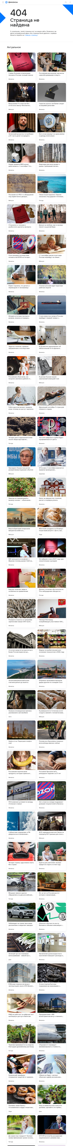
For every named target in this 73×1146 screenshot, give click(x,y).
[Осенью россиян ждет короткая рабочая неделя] (51, 279)
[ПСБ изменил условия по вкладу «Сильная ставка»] (21, 795)
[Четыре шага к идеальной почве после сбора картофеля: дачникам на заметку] (21, 431)
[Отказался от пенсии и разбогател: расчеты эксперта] (21, 218)
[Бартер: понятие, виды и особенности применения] (21, 583)
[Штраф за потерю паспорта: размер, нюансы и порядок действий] (21, 309)
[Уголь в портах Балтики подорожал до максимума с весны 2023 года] (51, 977)
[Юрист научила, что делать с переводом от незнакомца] (21, 279)
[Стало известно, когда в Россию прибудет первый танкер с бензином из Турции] (51, 309)
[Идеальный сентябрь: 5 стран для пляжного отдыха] (51, 401)
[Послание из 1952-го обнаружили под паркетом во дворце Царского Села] (21, 188)
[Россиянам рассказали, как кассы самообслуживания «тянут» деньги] (51, 67)
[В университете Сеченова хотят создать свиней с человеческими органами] (51, 704)
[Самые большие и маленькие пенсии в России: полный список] (21, 67)
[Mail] (6, 2)
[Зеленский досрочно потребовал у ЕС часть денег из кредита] (21, 127)
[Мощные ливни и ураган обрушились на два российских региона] (21, 886)
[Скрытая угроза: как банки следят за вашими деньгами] (51, 97)
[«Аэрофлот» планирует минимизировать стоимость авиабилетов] (51, 1038)
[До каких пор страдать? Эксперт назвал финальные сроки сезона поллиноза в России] (21, 1129)
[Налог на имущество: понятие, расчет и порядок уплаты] (51, 492)
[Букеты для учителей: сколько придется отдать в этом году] (51, 856)
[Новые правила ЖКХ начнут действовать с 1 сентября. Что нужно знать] (21, 158)
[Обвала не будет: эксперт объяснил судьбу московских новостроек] (51, 1069)
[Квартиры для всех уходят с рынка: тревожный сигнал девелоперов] (51, 158)
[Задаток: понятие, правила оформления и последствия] (21, 340)
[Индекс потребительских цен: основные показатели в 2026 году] (51, 643)
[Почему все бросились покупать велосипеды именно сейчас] (51, 735)
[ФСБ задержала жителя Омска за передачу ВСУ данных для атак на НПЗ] (51, 826)
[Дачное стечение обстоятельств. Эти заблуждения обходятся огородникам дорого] (51, 583)
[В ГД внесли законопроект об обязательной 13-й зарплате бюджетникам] (51, 340)
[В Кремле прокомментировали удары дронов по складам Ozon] (51, 674)
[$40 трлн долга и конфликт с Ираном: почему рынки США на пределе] (21, 552)
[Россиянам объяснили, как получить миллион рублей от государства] (21, 370)
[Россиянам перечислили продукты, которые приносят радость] (21, 765)
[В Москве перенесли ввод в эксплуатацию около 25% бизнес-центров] (21, 977)
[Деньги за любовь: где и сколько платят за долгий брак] (51, 218)
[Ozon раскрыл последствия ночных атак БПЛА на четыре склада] (21, 249)
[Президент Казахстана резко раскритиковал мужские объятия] (21, 461)
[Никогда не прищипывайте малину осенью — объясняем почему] (21, 492)
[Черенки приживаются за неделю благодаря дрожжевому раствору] (21, 1038)
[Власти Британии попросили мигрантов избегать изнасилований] (21, 522)
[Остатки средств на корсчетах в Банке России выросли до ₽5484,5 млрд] (21, 643)
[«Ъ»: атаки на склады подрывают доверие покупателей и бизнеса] (51, 795)
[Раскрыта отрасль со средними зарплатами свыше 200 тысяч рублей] (21, 613)
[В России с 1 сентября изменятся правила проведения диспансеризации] (51, 461)
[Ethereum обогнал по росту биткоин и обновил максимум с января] (51, 917)
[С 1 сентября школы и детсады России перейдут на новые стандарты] (51, 249)
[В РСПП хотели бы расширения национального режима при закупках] (51, 1129)
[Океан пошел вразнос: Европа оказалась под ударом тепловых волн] (51, 188)
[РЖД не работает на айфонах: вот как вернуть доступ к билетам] (21, 1008)
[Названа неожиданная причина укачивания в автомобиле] (21, 704)
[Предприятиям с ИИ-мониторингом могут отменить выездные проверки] (51, 1008)
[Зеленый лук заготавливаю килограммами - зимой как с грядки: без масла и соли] (21, 947)
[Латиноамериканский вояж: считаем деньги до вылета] (21, 674)
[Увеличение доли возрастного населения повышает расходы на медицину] (51, 947)
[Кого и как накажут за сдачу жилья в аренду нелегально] (51, 127)
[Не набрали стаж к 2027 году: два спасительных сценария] (51, 552)
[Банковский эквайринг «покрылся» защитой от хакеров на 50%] (21, 1069)
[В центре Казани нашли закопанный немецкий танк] (51, 370)
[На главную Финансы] (13, 2)
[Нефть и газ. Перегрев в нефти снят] (21, 735)
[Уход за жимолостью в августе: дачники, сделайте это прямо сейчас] (51, 1099)
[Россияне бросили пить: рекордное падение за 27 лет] (51, 765)
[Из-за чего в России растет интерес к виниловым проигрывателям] (51, 886)
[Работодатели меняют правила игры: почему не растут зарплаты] (21, 401)
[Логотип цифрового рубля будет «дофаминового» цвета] (51, 431)
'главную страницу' (31, 35)
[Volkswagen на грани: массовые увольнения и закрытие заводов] (21, 917)
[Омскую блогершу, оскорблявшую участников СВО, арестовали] (51, 613)
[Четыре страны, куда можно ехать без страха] (21, 856)
